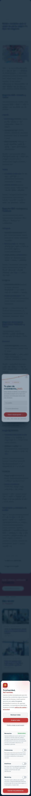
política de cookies (20, 707)
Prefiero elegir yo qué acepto (15, 725)
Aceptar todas (15, 720)
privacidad (6, 709)
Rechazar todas (15, 715)
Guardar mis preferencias (15, 790)
